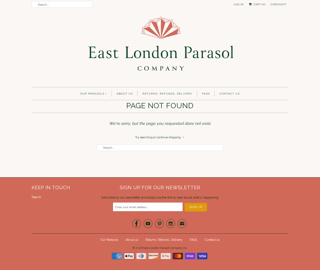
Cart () (259, 4)
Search (36, 197)
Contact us (230, 93)
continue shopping (169, 137)
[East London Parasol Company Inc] (160, 49)
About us (125, 93)
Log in (239, 4)
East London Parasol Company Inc (165, 248)
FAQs (206, 93)
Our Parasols (92, 93)
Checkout (278, 4)
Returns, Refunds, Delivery (167, 93)
